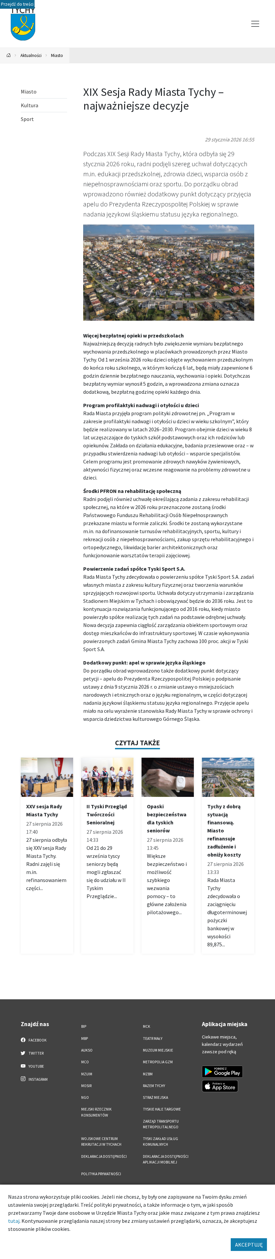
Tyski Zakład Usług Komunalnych (160, 1141)
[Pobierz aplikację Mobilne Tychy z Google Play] (222, 1072)
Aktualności (31, 55)
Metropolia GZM (158, 1062)
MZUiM (86, 1074)
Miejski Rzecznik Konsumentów (96, 1112)
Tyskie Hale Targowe (162, 1109)
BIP (83, 1026)
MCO (85, 1062)
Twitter (36, 1053)
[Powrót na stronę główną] (8, 55)
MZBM (148, 1074)
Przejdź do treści (17, 4)
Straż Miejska (155, 1097)
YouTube (36, 1066)
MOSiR (86, 1085)
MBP (84, 1038)
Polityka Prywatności (101, 1174)
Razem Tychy (154, 1085)
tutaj (13, 1220)
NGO (85, 1097)
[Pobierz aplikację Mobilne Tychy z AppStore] (220, 1086)
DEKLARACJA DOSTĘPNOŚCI (104, 1156)
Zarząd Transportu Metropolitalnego (161, 1124)
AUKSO (87, 1050)
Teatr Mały (152, 1038)
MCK (146, 1026)
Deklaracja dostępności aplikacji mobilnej (165, 1159)
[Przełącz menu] (255, 23)
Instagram (38, 1079)
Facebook (37, 1040)
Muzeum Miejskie (158, 1050)
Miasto (57, 55)
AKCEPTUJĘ (249, 1244)
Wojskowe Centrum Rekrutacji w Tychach (101, 1141)
